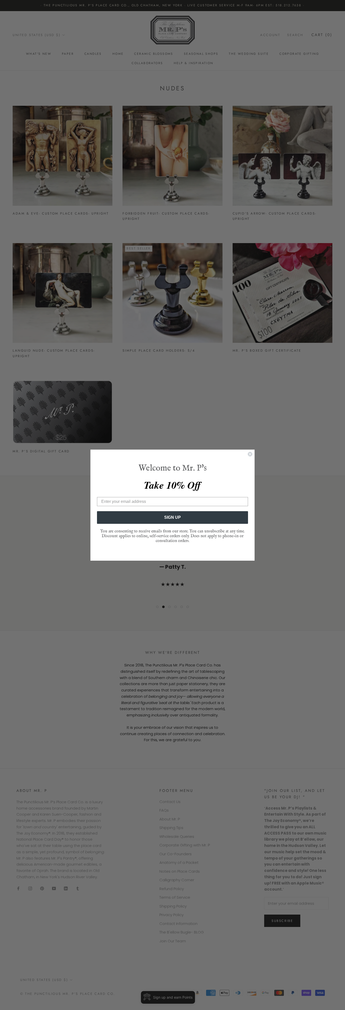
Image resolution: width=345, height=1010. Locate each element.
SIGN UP (172, 517)
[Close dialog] (250, 454)
